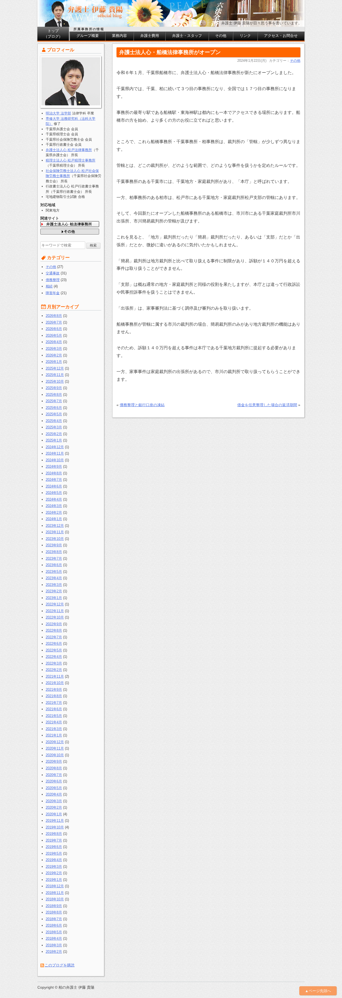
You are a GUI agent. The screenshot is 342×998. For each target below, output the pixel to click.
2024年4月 (54, 499)
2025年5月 (54, 414)
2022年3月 (54, 663)
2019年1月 (54, 880)
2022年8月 (54, 630)
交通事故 (53, 273)
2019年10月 (55, 827)
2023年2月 (54, 591)
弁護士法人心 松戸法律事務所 (69, 150)
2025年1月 (54, 440)
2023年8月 (54, 552)
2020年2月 (54, 807)
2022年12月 (55, 604)
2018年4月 (54, 938)
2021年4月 (54, 722)
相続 (49, 286)
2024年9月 (54, 467)
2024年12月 (55, 447)
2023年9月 (54, 545)
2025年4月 (54, 421)
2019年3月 (54, 867)
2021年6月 (54, 709)
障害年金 (53, 293)
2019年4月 (54, 860)
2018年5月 (54, 932)
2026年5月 (54, 335)
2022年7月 (54, 637)
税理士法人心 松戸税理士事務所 (70, 160)
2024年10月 (55, 460)
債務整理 (53, 280)
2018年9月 (54, 906)
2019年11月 (55, 821)
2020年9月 (54, 761)
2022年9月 (54, 624)
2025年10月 (55, 381)
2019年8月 (54, 834)
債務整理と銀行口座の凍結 (142, 405)
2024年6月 (54, 486)
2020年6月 (54, 781)
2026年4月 (54, 342)
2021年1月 (54, 735)
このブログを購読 (60, 965)
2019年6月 (54, 847)
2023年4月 (54, 578)
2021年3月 (54, 729)
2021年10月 (55, 683)
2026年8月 (54, 316)
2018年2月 (54, 952)
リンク (245, 35)
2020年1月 (54, 814)
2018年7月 (54, 919)
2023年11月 (55, 532)
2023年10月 (55, 539)
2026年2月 (54, 355)
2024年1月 (54, 519)
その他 (220, 35)
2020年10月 (55, 755)
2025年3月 (54, 427)
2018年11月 (55, 893)
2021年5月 (54, 716)
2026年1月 (54, 362)
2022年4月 (54, 657)
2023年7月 (54, 558)
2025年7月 (54, 401)
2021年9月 (54, 690)
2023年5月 (54, 572)
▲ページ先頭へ (318, 991)
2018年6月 (54, 925)
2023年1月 (54, 598)
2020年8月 (54, 768)
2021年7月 (54, 703)
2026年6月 (54, 329)
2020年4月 (54, 794)
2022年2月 (54, 670)
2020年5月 (54, 788)
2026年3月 (54, 349)
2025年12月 (55, 368)
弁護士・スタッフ (187, 35)
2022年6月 (54, 644)
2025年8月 (54, 395)
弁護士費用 (149, 35)
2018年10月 (55, 899)
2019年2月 (54, 873)
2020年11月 (55, 748)
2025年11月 (55, 375)
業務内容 (119, 35)
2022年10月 (55, 617)
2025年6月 (54, 408)
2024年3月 (54, 506)
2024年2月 (54, 512)
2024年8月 (54, 473)
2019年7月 (54, 840)
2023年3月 (54, 585)
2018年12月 (55, 886)
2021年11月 (55, 676)
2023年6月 (54, 565)
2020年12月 (55, 742)
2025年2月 (54, 434)
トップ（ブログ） (53, 34)
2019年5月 (54, 853)
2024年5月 (54, 493)
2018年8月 (54, 912)
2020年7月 (54, 775)
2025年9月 (54, 388)
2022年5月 (54, 650)
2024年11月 (55, 453)
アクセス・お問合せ (281, 35)
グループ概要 (87, 35)
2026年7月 (54, 322)
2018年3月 (54, 945)
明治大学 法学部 (58, 113)
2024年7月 (54, 480)
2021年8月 (54, 696)
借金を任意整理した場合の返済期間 (267, 405)
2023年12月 (55, 526)
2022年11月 (55, 611)
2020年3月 (54, 801)
